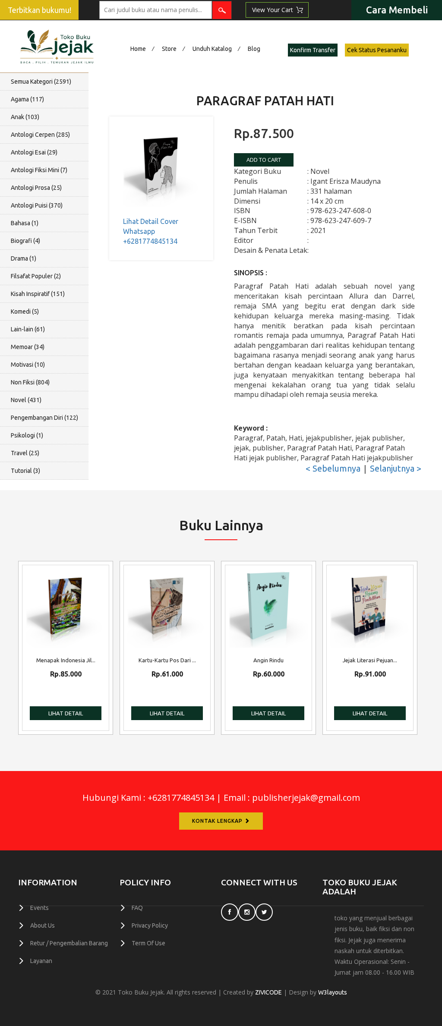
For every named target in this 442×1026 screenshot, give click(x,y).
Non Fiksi (30, 382)
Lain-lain (28, 329)
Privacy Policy (150, 925)
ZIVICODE (268, 992)
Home (138, 48)
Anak (25, 116)
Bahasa (24, 223)
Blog (254, 48)
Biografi (25, 240)
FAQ (137, 907)
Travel (25, 453)
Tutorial (25, 470)
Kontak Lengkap (218, 821)
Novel (26, 400)
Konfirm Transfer (312, 50)
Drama (23, 258)
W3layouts (332, 992)
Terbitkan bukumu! (39, 10)
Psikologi (27, 435)
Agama (27, 99)
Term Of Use (148, 943)
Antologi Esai (34, 152)
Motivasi (28, 364)
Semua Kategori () (41, 81)
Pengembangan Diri (44, 417)
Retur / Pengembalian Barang (69, 943)
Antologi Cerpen (40, 134)
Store (169, 48)
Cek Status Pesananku (377, 50)
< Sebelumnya (333, 468)
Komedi (25, 311)
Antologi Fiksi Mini (39, 170)
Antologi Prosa (36, 187)
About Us (42, 925)
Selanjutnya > (395, 468)
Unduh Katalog (212, 48)
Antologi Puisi (37, 205)
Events (39, 907)
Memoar (27, 346)
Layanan (41, 960)
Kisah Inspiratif (38, 293)
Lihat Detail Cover (150, 221)
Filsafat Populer (36, 276)
